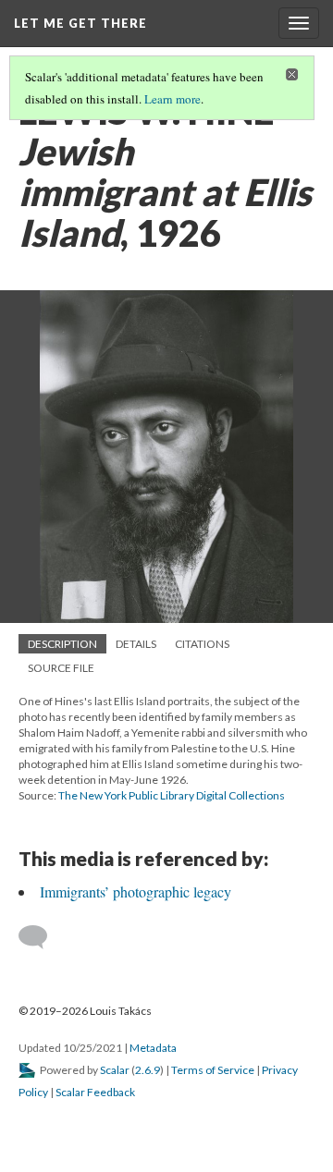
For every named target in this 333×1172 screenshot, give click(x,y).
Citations (202, 644)
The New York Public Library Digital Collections (171, 795)
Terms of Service (212, 1070)
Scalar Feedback (95, 1092)
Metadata (153, 1048)
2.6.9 (147, 1070)
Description (62, 644)
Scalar (115, 1070)
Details (136, 644)
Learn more (172, 99)
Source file (61, 668)
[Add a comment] (41, 937)
